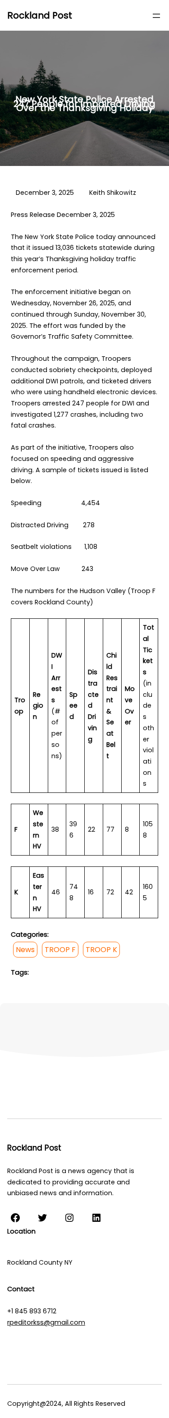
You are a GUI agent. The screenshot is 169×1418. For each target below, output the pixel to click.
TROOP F (60, 949)
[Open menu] (156, 15)
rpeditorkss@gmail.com (46, 1322)
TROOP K (101, 949)
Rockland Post (39, 15)
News (25, 949)
